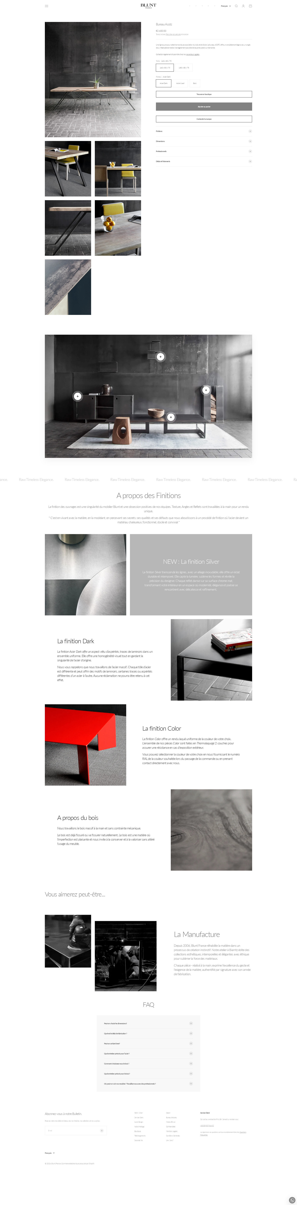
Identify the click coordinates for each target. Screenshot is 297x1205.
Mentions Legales (171, 1131)
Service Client (138, 1117)
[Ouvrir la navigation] (46, 6)
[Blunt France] (148, 6)
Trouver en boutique (204, 94)
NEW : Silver (138, 1113)
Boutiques (137, 1131)
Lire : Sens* (170, 1140)
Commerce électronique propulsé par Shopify (77, 1163)
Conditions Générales (173, 1136)
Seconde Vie (138, 1140)
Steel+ (168, 1113)
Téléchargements (140, 1136)
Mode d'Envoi (170, 1122)
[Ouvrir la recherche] (236, 6)
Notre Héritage (139, 1127)
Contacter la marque (204, 119)
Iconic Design (138, 1122)
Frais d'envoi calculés (173, 34)
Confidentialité (170, 1127)
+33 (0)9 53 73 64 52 (207, 1126)
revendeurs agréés (192, 54)
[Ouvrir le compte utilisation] (243, 6)
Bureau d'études (171, 1117)
